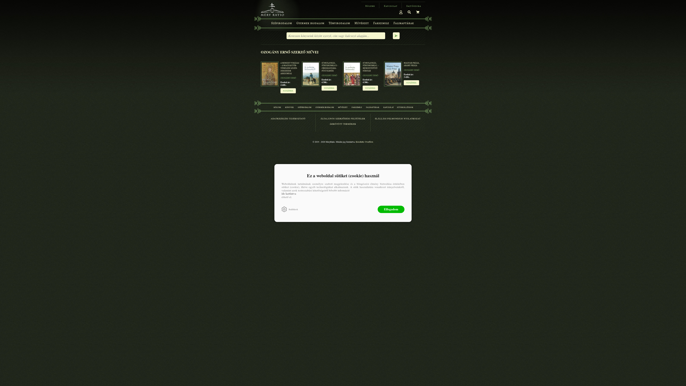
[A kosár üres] (418, 12)
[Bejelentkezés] (401, 12)
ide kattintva (289, 193)
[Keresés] (409, 12)
